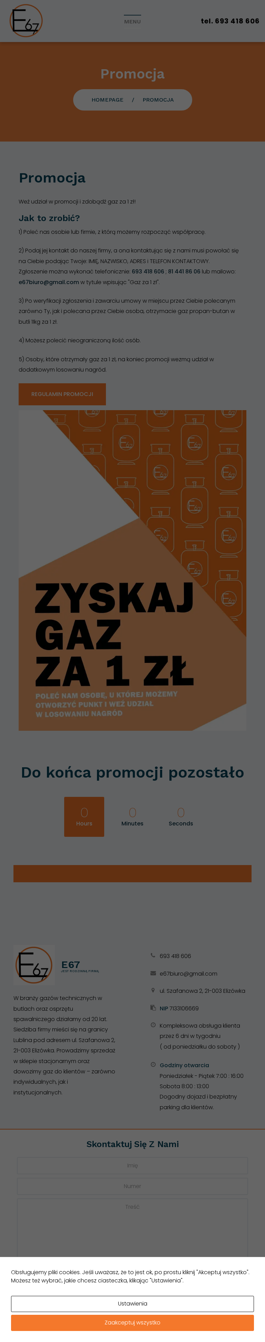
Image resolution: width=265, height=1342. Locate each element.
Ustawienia (132, 1304)
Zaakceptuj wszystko (132, 1323)
